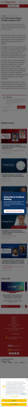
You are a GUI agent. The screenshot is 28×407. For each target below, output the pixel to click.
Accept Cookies (14, 404)
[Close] (26, 379)
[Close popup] (25, 193)
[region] (14, 392)
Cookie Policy (24, 394)
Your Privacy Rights (14, 396)
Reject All (14, 400)
